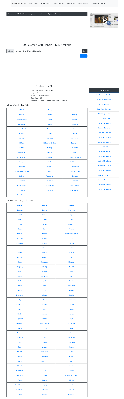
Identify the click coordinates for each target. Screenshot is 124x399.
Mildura (74, 152)
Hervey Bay (75, 138)
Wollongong (49, 190)
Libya (20, 300)
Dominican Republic (71, 233)
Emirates (44, 243)
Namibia (44, 318)
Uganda (44, 380)
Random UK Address (104, 147)
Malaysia (71, 304)
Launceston (74, 143)
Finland (20, 252)
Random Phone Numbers (104, 95)
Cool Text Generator (104, 104)
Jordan (44, 285)
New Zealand (44, 323)
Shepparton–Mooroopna (21, 171)
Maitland (75, 148)
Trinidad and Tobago (71, 375)
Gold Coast (49, 138)
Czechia (19, 233)
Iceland (71, 267)
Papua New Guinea (71, 333)
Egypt (71, 238)
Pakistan (19, 333)
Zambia (44, 394)
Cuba (44, 229)
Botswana (71, 210)
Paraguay (20, 337)
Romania (44, 347)
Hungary (44, 267)
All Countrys (71, 3)
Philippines (71, 337)
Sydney (21, 176)
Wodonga (22, 190)
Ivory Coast (44, 281)
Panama (44, 333)
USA (71, 385)
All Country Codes (104, 118)
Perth (49, 162)
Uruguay (44, 385)
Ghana (71, 257)
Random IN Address (104, 175)
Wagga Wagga (21, 185)
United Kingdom (20, 385)
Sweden (71, 366)
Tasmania (75, 176)
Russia (71, 347)
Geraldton (75, 133)
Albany (49, 110)
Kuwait (71, 290)
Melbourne (21, 152)
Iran (71, 271)
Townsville (49, 181)
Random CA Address (104, 142)
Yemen (20, 394)
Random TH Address (104, 189)
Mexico (20, 314)
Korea (44, 290)
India (19, 271)
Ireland (20, 276)
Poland (20, 342)
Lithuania (44, 300)
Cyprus (71, 229)
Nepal (71, 318)
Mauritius (71, 309)
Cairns (50, 124)
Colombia (44, 224)
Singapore (44, 356)
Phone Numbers (83, 3)
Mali (19, 309)
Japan (20, 285)
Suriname (44, 366)
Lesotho (71, 295)
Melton (49, 152)
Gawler (21, 133)
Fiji (72, 248)
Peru (44, 337)
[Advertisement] (46, 30)
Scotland (71, 352)
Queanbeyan (21, 166)
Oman (71, 328)
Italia (19, 281)
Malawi (44, 304)
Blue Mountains (22, 119)
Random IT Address (104, 180)
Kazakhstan (71, 285)
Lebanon (44, 295)
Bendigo (75, 114)
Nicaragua (71, 323)
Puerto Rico (71, 342)
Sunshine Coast (75, 171)
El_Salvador (20, 243)
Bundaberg (21, 124)
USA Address (33, 3)
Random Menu (104, 90)
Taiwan (71, 370)
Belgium (19, 210)
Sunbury (49, 171)
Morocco (71, 314)
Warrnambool (49, 185)
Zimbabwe (71, 394)
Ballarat (21, 114)
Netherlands (20, 323)
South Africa (44, 361)
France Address (45, 3)
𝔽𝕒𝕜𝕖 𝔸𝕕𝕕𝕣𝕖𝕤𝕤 (19, 4)
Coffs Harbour (74, 190)
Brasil (20, 215)
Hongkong (20, 267)
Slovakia (71, 356)
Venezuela (44, 389)
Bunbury (75, 119)
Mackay (49, 148)
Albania (19, 205)
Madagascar (20, 304)
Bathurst (49, 114)
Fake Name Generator (98, 3)
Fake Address (12, 14)
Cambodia (20, 219)
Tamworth (49, 176)
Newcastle (49, 157)
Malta (44, 309)
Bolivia (44, 210)
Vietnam (71, 389)
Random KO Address (104, 151)
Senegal (19, 356)
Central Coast (21, 129)
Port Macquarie (75, 162)
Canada (44, 219)
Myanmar (20, 318)
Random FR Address (104, 166)
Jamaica (71, 281)
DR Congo (19, 238)
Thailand (44, 375)
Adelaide (22, 110)
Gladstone (22, 138)
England (71, 243)
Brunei (44, 215)
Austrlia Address (59, 3)
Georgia (19, 257)
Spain (71, 361)
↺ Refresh (83, 56)
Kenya (20, 290)
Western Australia (74, 185)
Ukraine (71, 380)
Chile (71, 219)
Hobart (21, 143)
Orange (21, 162)
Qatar (20, 347)
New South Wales (21, 157)
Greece (20, 262)
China (20, 224)
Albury (74, 110)
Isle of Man (44, 276)
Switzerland (19, 370)
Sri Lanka (20, 366)
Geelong (49, 133)
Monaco (44, 314)
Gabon (71, 252)
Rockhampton (75, 166)
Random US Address (104, 137)
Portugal (44, 342)
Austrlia (44, 205)
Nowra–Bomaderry (75, 157)
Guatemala (44, 262)
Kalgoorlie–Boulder (49, 143)
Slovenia (19, 361)
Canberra (75, 124)
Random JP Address (104, 128)
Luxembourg (71, 300)
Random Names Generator (104, 99)
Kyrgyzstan (19, 295)
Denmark (44, 233)
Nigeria (20, 328)
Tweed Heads (21, 195)
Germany (44, 257)
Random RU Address (104, 184)
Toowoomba (21, 181)
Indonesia (44, 271)
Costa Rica (71, 224)
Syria (44, 370)
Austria (71, 205)
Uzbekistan (19, 389)
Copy (84, 51)
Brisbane (49, 119)
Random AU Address (104, 123)
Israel (71, 276)
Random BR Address (104, 156)
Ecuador (44, 238)
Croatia (20, 229)
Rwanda (19, 352)
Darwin (49, 129)
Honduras (71, 262)
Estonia (20, 248)
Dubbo (75, 129)
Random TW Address (104, 132)
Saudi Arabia (44, 352)
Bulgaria (71, 215)
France (44, 252)
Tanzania (20, 375)
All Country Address (104, 114)
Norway (44, 328)
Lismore (21, 148)
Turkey (20, 380)
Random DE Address (104, 170)
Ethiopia (44, 248)
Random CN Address (104, 161)
